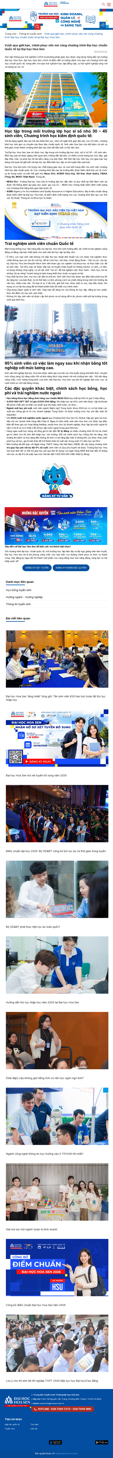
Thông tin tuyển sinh (30, 33)
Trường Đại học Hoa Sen (66, 1453)
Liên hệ (33, 1428)
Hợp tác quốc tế (12, 1424)
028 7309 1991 (82, 1409)
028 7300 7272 (60, 1409)
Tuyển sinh (10, 1428)
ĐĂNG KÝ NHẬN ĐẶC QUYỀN (71, 567)
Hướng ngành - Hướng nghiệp (24, 597)
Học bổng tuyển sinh (18, 590)
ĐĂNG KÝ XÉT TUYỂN (37, 567)
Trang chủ (10, 33)
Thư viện (34, 1424)
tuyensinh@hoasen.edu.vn (52, 1403)
